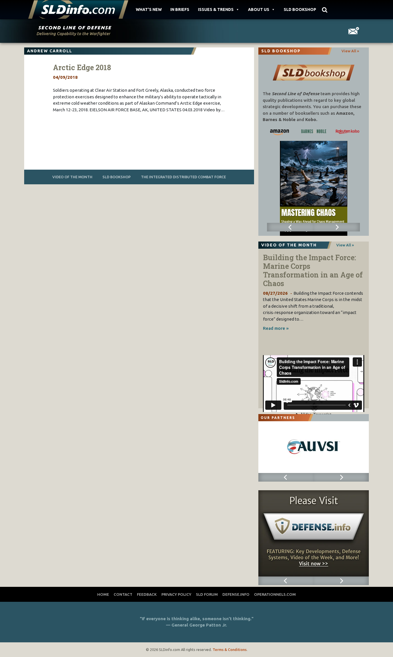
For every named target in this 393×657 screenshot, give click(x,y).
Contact (123, 594)
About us (258, 9)
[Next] (337, 227)
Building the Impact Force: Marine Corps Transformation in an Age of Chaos (313, 270)
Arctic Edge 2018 (82, 67)
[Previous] (290, 227)
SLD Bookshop (300, 9)
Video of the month (72, 177)
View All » (350, 51)
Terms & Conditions (230, 650)
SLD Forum (207, 594)
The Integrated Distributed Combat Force (183, 177)
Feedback (147, 594)
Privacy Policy (176, 594)
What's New (149, 9)
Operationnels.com (275, 594)
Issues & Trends (216, 9)
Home (103, 594)
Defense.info (235, 594)
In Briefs (179, 9)
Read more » (276, 328)
